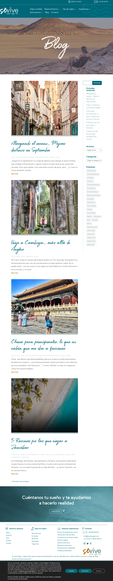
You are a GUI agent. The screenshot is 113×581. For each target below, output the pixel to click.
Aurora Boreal (91, 170)
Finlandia (39, 157)
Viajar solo (35, 544)
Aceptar (71, 571)
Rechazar (85, 571)
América (9, 535)
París (88, 220)
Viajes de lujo (91, 241)
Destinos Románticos (93, 195)
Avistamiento (32, 454)
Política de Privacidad (27, 571)
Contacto (54, 12)
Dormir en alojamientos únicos (67, 532)
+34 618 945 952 (103, 1)
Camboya (29, 256)
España (8, 543)
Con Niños (90, 177)
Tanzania (25, 457)
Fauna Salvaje (91, 206)
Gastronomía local (63, 543)
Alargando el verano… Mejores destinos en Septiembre (38, 147)
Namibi (89, 216)
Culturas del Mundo (93, 184)
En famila (35, 536)
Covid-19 (90, 181)
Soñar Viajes (91, 230)
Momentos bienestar (64, 545)
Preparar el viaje (92, 227)
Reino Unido (49, 157)
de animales (66, 535)
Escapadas (90, 199)
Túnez (57, 157)
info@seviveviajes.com (91, 536)
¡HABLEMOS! (55, 511)
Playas (89, 223)
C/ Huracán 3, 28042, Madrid (92, 539)
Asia (22, 256)
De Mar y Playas (45, 454)
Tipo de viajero (68, 9)
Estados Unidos (27, 157)
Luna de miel (70, 454)
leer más (14, 174)
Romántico (16, 457)
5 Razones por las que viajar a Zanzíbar (39, 444)
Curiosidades (91, 188)
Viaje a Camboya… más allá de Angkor (40, 246)
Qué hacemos (35, 12)
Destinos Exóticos (51, 9)
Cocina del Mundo (93, 174)
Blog (47, 12)
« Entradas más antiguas (20, 481)
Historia (89, 209)
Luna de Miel (91, 213)
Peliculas (95, 220)
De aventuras (36, 533)
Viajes (36, 256)
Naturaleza (97, 216)
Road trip (35, 538)
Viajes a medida (36, 9)
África (23, 454)
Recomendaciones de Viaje (54, 355)
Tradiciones (90, 234)
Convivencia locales (67, 537)
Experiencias (84, 9)
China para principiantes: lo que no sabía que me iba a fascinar (43, 345)
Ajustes (99, 571)
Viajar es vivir (91, 237)
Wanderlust (90, 244)
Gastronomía (36, 355)
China (27, 355)
